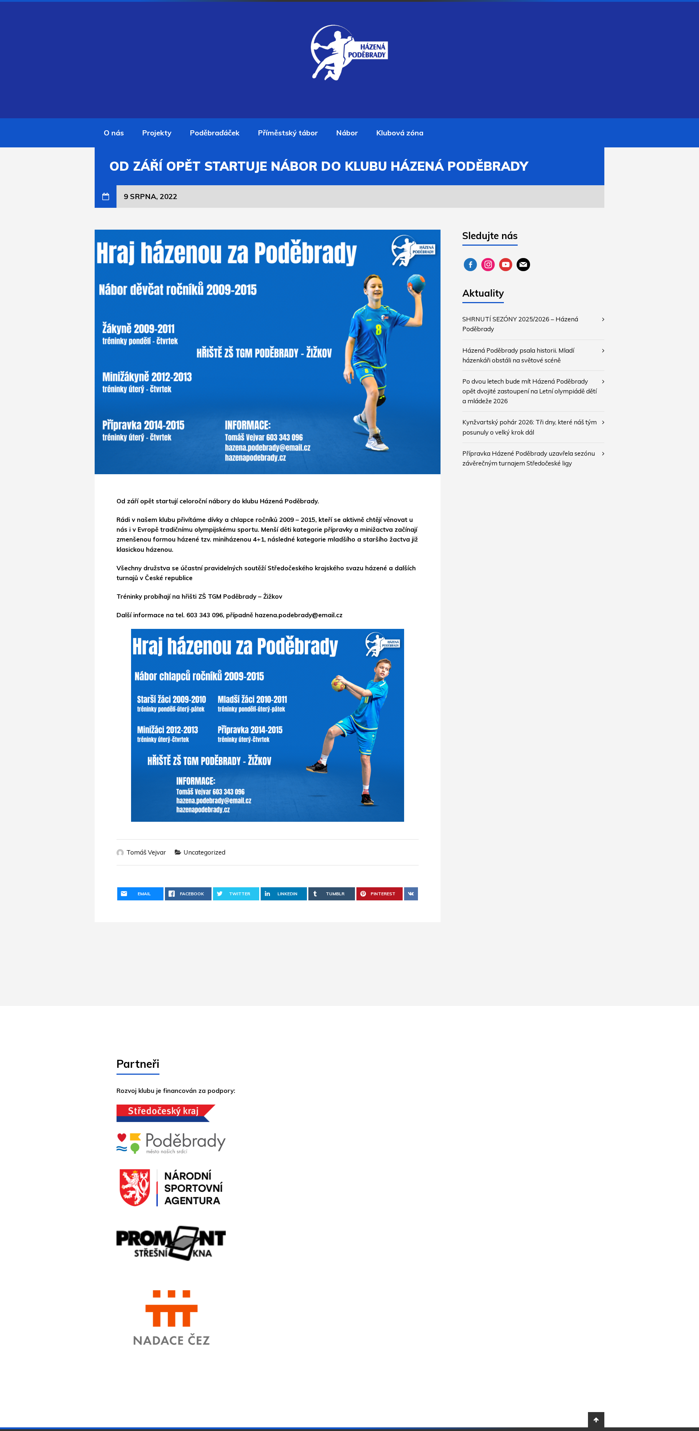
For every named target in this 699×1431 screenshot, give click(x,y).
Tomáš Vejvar (146, 852)
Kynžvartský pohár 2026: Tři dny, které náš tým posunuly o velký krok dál (529, 427)
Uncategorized (204, 852)
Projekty (156, 132)
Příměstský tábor (288, 132)
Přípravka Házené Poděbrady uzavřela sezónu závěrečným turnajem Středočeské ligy (528, 458)
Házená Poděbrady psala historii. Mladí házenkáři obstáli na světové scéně (518, 355)
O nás (114, 132)
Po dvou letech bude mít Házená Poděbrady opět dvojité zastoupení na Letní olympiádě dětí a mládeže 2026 (529, 391)
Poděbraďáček (215, 132)
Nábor (347, 132)
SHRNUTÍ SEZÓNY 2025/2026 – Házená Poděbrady (520, 324)
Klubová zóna (399, 132)
